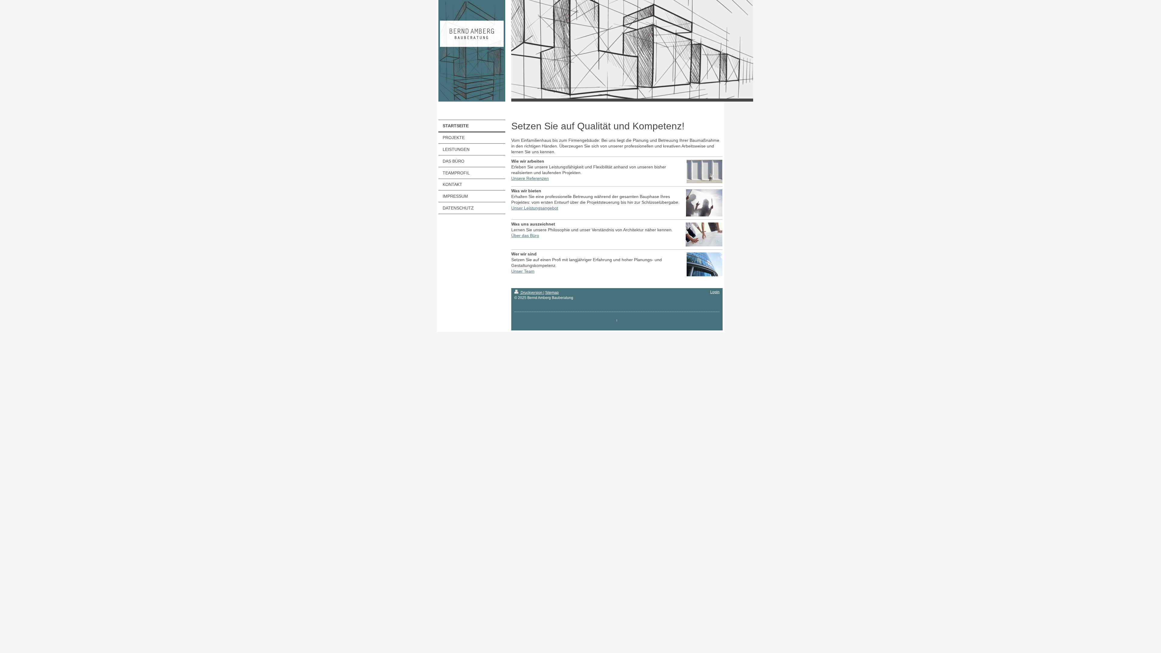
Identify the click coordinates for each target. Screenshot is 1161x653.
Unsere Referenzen (530, 178)
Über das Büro (525, 235)
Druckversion (531, 293)
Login (715, 292)
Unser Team (523, 271)
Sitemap (552, 293)
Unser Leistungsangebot (534, 208)
